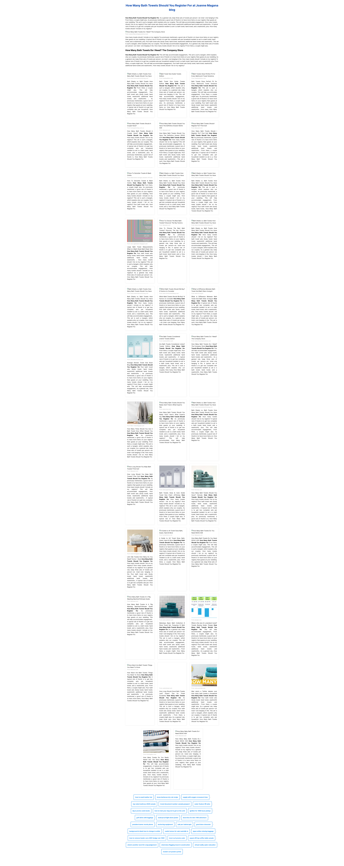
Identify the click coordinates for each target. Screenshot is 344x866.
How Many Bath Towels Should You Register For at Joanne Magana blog (172, 7)
